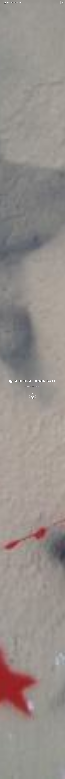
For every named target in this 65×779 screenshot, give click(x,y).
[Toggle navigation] (62, 2)
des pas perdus (13, 2)
